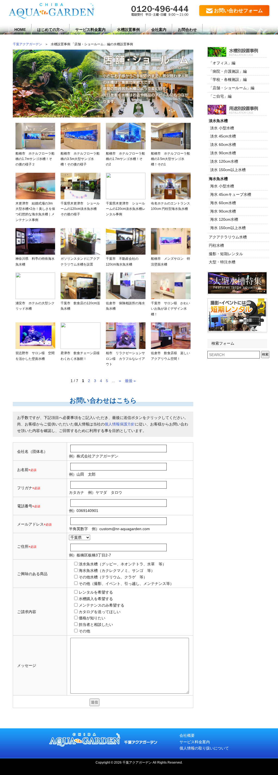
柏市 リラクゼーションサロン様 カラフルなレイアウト (125, 358)
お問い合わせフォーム (238, 10)
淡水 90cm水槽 (223, 153)
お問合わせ (187, 29)
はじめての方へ (50, 29)
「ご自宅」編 (220, 96)
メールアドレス (30, 524)
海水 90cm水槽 (223, 211)
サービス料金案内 (90, 29)
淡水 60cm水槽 (223, 144)
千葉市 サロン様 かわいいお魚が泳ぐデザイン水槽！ (170, 308)
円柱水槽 (216, 245)
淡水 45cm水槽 (223, 136)
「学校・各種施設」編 (228, 79)
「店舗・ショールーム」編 (231, 88)
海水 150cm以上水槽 (228, 228)
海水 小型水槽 (222, 186)
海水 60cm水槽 (223, 203)
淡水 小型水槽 (222, 128)
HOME (20, 29)
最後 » (130, 381)
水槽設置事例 (128, 29)
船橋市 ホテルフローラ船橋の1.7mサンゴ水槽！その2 (125, 159)
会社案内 (158, 29)
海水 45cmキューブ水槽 (230, 194)
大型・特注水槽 (222, 262)
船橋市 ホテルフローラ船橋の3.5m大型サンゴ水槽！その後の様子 (80, 159)
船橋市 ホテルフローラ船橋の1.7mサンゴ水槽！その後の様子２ (35, 159)
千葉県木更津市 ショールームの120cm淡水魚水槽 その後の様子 (80, 208)
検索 (265, 354)
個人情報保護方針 (120, 424)
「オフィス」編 (222, 63)
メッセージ (26, 665)
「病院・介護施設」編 (228, 71)
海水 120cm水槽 (224, 219)
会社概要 (187, 735)
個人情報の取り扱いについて (204, 748)
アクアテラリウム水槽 (228, 237)
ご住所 (26, 546)
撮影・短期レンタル (226, 254)
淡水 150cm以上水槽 (228, 170)
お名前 (23, 469)
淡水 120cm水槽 (224, 161)
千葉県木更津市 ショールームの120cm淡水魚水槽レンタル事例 (125, 208)
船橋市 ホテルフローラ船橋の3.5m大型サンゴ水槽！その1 (170, 159)
